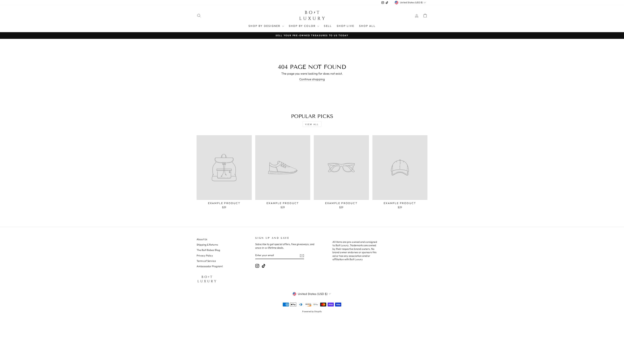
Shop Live (345, 25)
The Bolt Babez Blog (208, 250)
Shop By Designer (264, 25)
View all (312, 124)
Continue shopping (312, 79)
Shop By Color (303, 25)
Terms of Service (206, 260)
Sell (328, 25)
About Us (202, 239)
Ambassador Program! (210, 266)
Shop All (367, 25)
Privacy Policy (205, 255)
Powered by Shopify (312, 311)
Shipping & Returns (207, 244)
